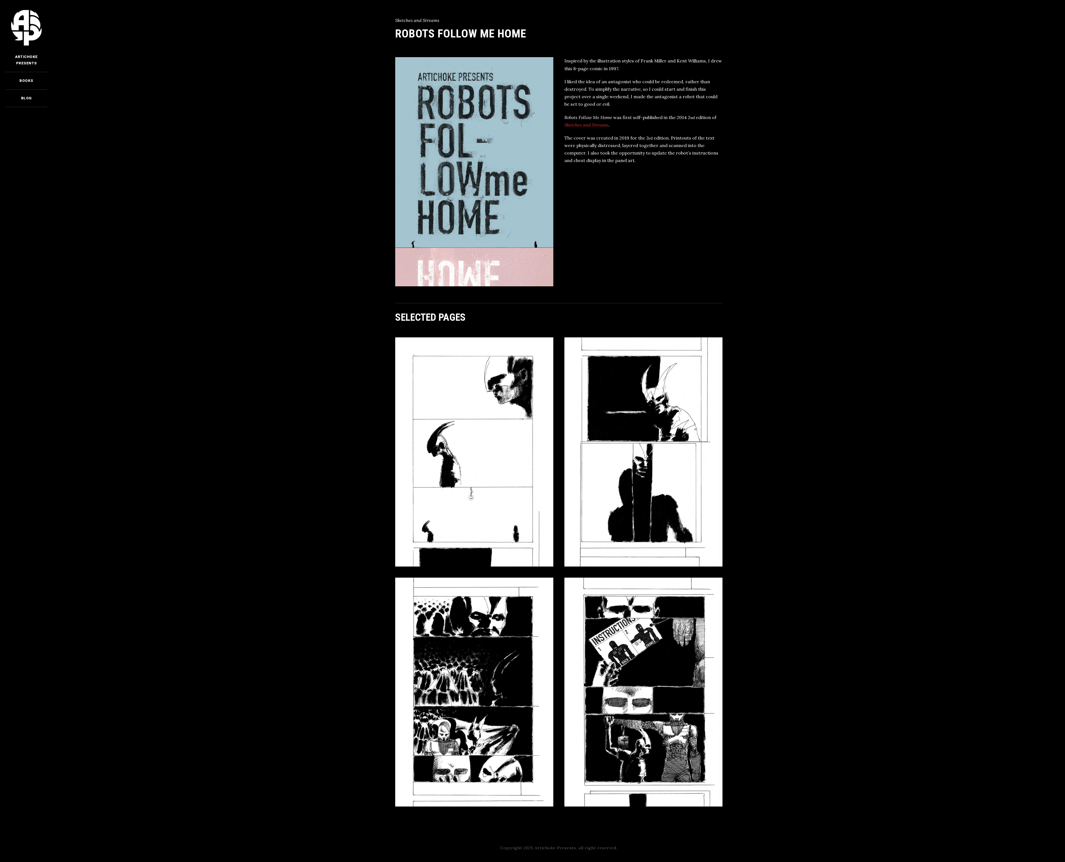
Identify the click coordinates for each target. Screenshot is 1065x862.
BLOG (26, 98)
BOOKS (26, 81)
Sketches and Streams (586, 125)
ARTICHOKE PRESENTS (26, 60)
